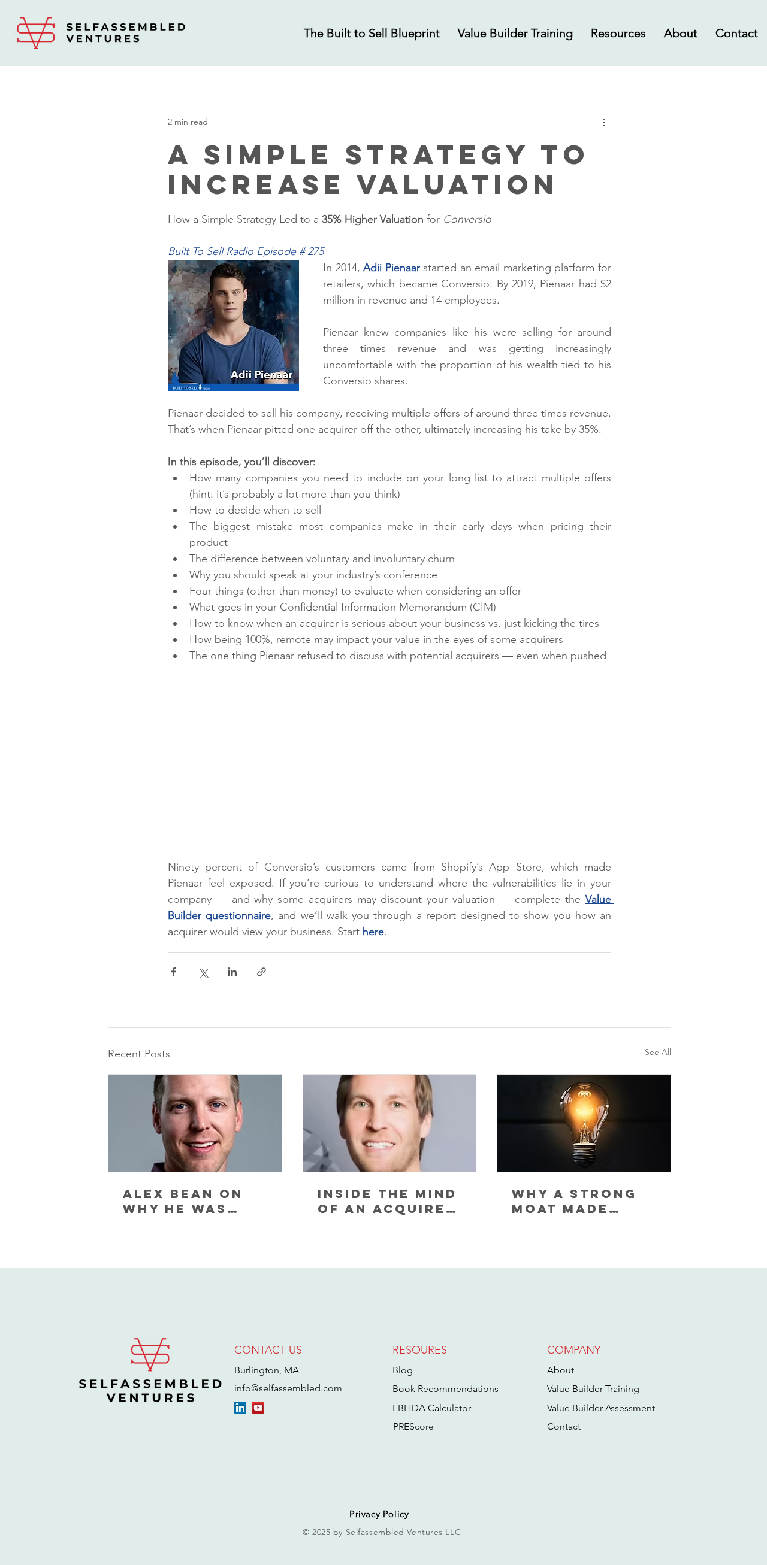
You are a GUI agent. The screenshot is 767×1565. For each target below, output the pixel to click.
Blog (402, 1370)
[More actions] (604, 121)
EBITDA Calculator (431, 1408)
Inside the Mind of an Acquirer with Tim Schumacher (387, 1201)
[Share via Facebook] (173, 972)
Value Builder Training (593, 1388)
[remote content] (389, 752)
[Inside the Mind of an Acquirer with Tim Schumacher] (389, 1123)
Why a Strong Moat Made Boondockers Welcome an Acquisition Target (574, 1201)
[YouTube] (258, 1408)
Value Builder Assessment (601, 1408)
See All (658, 1052)
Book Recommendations (445, 1388)
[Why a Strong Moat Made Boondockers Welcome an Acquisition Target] (584, 1123)
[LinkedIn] (240, 1408)
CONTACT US (268, 1350)
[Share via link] (261, 972)
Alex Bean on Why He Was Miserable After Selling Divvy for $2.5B (192, 1201)
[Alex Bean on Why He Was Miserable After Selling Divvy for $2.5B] (195, 1123)
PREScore (413, 1426)
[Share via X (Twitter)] (203, 972)
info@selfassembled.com (288, 1388)
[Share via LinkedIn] (232, 972)
